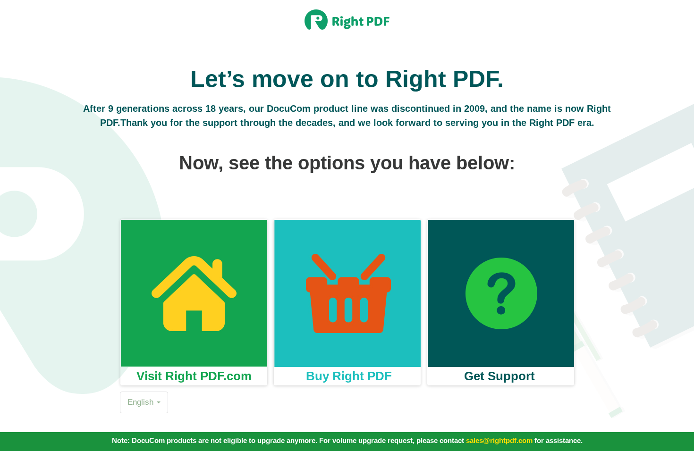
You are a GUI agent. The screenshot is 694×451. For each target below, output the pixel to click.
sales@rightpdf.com (499, 440)
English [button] (141, 402)
